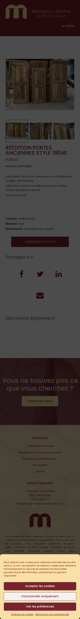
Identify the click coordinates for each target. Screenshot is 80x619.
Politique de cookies (22, 614)
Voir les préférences (40, 606)
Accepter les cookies (40, 586)
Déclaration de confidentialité (52, 614)
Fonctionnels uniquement (40, 596)
